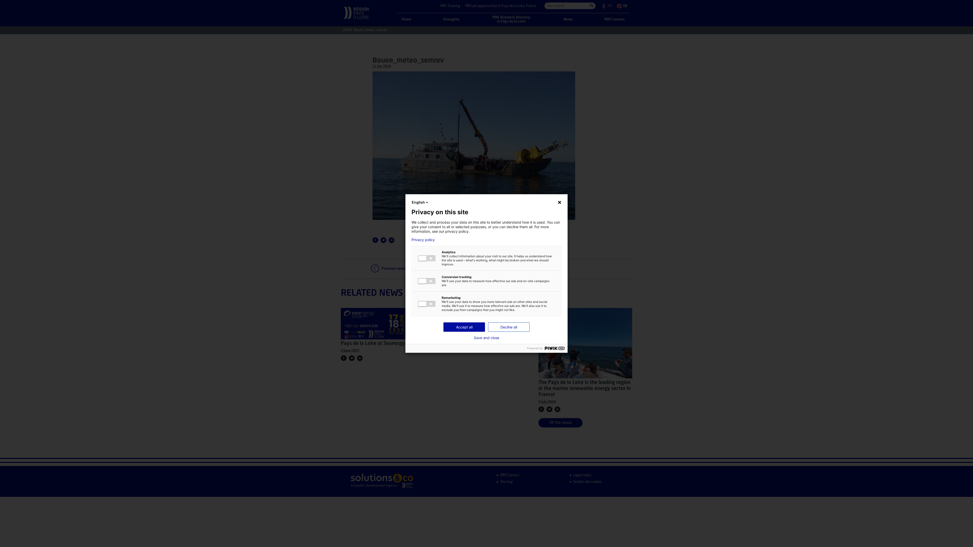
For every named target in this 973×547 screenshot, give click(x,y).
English (418, 202)
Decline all (508, 327)
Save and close (486, 338)
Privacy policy (423, 240)
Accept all (464, 327)
